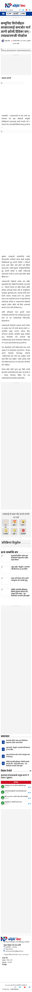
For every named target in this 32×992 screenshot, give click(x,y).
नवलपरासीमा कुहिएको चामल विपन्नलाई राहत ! (16, 791)
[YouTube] (26, 10)
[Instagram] (29, 10)
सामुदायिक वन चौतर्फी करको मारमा (13, 802)
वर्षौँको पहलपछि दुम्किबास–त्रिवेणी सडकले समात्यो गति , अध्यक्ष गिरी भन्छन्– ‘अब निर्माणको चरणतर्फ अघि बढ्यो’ (17, 763)
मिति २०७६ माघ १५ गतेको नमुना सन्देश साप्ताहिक (16, 796)
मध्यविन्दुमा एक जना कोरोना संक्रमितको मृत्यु (15, 785)
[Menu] (3, 13)
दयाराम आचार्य (6, 78)
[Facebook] (20, 10)
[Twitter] (23, 10)
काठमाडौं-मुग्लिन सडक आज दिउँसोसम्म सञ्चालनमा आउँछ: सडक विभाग (17, 741)
